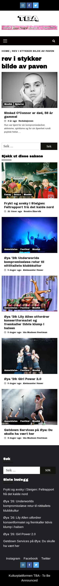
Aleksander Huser (33, 270)
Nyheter (19, 104)
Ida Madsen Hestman (35, 332)
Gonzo (17, 194)
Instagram (13, 558)
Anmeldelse (11, 249)
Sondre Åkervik (32, 211)
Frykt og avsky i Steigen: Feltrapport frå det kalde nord (28, 492)
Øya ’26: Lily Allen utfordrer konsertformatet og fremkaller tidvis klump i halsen (27, 522)
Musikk (8, 104)
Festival (25, 249)
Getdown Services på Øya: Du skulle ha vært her (29, 543)
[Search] (54, 41)
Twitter (45, 558)
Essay (7, 194)
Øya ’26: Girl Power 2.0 (22, 379)
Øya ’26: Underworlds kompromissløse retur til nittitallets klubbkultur (24, 261)
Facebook (31, 558)
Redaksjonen (26, 121)
